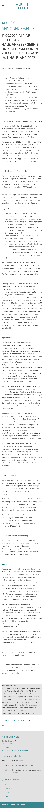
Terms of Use (5, 805)
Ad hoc (4, 725)
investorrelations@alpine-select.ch (18, 750)
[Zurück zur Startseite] (22, 6)
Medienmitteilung (12, 720)
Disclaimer (12, 805)
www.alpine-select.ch (10, 673)
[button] (3, 6)
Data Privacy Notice (21, 805)
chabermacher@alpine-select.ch (20, 669)
